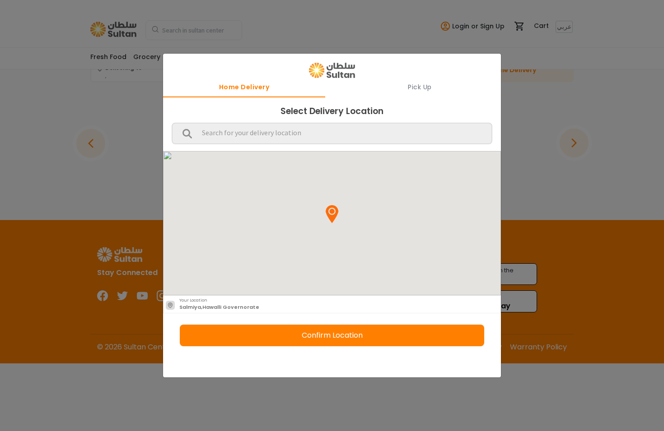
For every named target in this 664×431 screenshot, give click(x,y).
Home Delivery (244, 87)
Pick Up (420, 87)
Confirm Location (332, 335)
